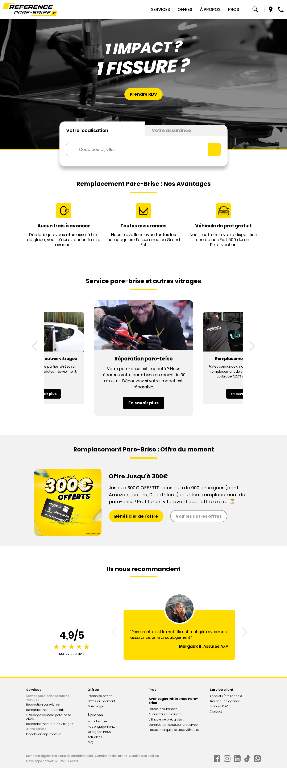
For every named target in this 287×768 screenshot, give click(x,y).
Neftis (52, 761)
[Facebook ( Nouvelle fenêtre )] (217, 758)
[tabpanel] (143, 151)
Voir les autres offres (199, 516)
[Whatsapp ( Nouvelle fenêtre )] (257, 758)
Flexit (71, 761)
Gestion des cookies (144, 756)
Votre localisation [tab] (87, 130)
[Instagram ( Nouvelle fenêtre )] (227, 758)
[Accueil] (30, 9)
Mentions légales (38, 756)
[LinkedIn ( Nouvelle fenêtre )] (237, 758)
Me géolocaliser (214, 149)
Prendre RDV (143, 94)
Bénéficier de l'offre (136, 516)
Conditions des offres (111, 756)
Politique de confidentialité (73, 756)
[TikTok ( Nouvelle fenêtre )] (247, 758)
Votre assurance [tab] (171, 130)
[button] (35, 346)
